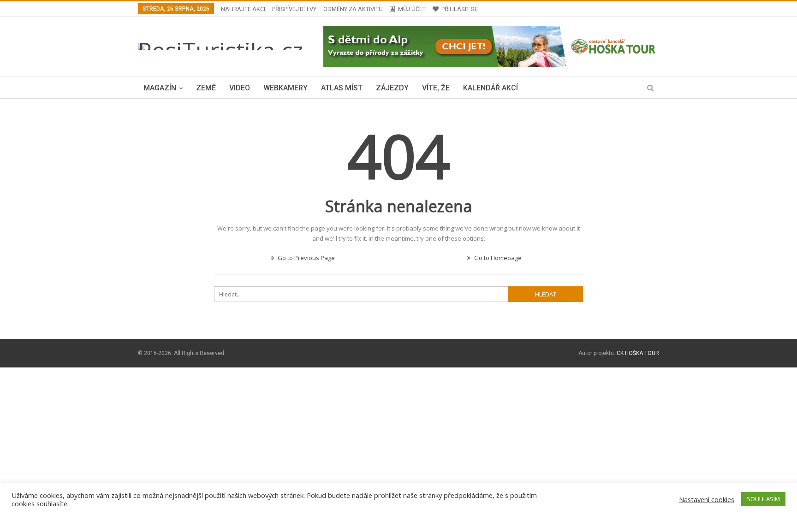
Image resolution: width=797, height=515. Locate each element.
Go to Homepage (497, 258)
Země (206, 87)
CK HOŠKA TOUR (638, 353)
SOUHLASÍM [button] (763, 499)
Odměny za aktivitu (353, 9)
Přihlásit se (459, 9)
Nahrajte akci (243, 9)
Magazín (159, 87)
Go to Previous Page (305, 258)
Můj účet (412, 9)
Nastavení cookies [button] (706, 499)
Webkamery (285, 87)
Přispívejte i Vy (294, 9)
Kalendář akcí (490, 87)
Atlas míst (342, 87)
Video (239, 87)
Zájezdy (392, 87)
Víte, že (436, 87)
